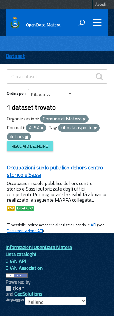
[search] (99, 76)
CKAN (15, 288)
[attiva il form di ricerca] (81, 22)
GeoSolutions (28, 293)
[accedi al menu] (97, 22)
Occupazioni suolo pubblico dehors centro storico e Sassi (55, 171)
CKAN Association (24, 268)
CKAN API (16, 261)
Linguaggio (14, 299)
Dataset (15, 56)
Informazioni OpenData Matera (39, 247)
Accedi (100, 4)
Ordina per (16, 93)
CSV (11, 208)
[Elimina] (84, 119)
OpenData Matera (43, 24)
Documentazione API (25, 231)
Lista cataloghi (21, 254)
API (93, 225)
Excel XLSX (25, 208)
